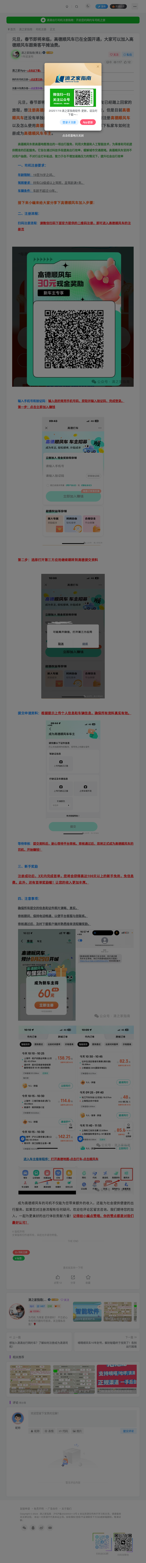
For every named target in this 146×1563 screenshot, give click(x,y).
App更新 (88, 122)
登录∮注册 (69, 122)
